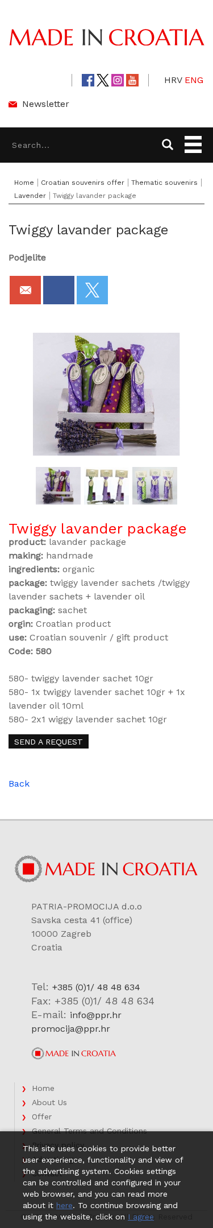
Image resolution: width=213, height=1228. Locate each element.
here (64, 1205)
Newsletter (45, 103)
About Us (49, 1102)
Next (197, 486)
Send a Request (48, 741)
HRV (173, 80)
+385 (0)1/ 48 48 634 (96, 987)
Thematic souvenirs (164, 183)
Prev (16, 486)
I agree (141, 1216)
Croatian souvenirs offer (82, 183)
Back (19, 783)
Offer (42, 1116)
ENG (194, 80)
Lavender (30, 196)
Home (24, 183)
